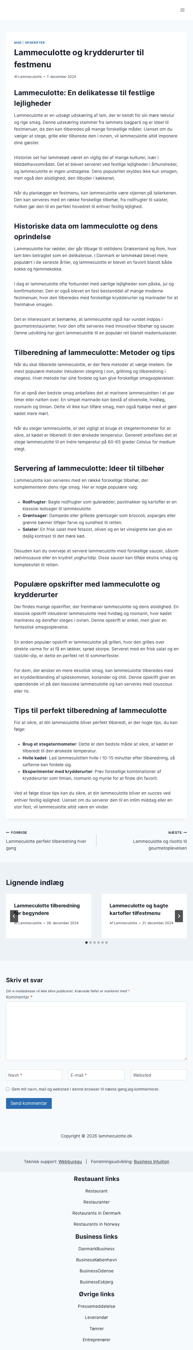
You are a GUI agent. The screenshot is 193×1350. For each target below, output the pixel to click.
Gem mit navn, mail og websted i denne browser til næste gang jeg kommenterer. (85, 1089)
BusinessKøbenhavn (96, 1259)
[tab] (86, 942)
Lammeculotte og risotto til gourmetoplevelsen (160, 840)
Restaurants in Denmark (96, 1213)
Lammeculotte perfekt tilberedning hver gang (46, 840)
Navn (15, 1074)
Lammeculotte (30, 77)
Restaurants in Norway (97, 1224)
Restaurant (96, 1190)
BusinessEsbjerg (96, 1281)
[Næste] (179, 916)
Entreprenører (96, 1339)
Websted (142, 1074)
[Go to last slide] (14, 916)
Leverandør (96, 1317)
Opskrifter (35, 42)
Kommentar (19, 997)
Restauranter (96, 1202)
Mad (18, 42)
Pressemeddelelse (96, 1306)
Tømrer (96, 1328)
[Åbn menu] (182, 10)
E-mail (79, 1074)
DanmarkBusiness (96, 1248)
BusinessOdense (97, 1270)
